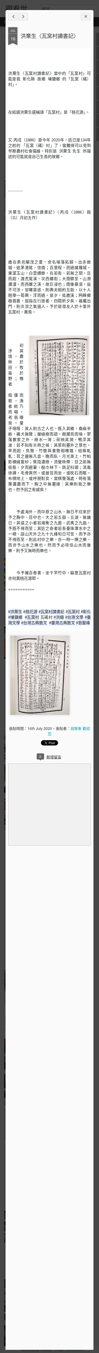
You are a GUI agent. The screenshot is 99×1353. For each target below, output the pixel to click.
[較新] (13, 16)
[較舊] (23, 16)
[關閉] (86, 16)
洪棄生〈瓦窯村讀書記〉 (50, 36)
